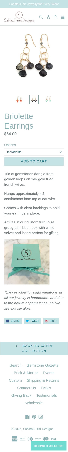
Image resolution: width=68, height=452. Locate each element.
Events (48, 373)
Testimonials (46, 395)
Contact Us (26, 388)
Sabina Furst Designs (38, 429)
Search (16, 365)
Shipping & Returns (43, 380)
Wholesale (34, 403)
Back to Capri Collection (36, 348)
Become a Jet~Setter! (48, 446)
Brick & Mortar (26, 373)
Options (10, 145)
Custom (15, 380)
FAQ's (46, 388)
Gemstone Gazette (42, 365)
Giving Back (21, 395)
